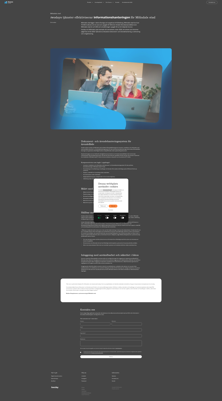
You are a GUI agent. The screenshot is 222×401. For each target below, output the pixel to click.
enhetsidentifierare (107, 190)
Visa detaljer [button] (110, 209)
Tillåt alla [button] (113, 206)
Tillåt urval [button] (103, 206)
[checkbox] (99, 217)
